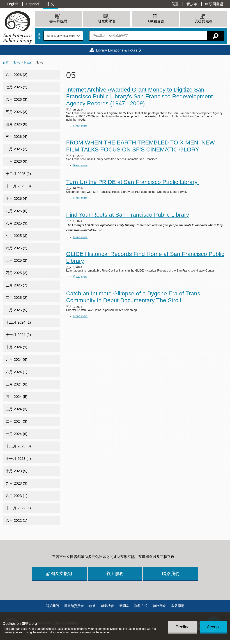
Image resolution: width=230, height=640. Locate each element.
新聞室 (124, 606)
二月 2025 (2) (16, 298)
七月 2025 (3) (16, 236)
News (16, 62)
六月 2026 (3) (16, 99)
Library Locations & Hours (116, 50)
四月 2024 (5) (16, 397)
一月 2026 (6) (16, 161)
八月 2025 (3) (16, 223)
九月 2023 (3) (16, 483)
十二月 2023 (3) (18, 446)
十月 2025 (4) (16, 198)
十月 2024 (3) (16, 347)
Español (32, 4)
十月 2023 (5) (16, 471)
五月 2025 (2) (16, 260)
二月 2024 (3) (16, 421)
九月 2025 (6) (16, 211)
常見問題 (177, 606)
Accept (213, 626)
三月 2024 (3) (16, 409)
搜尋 (39, 36)
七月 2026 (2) (16, 87)
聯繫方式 (140, 606)
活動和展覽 (155, 22)
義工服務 (115, 573)
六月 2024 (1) (16, 372)
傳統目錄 (159, 606)
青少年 (192, 4)
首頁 (6, 62)
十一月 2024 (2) (18, 335)
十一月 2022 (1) (18, 508)
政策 (92, 606)
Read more (80, 125)
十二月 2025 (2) (18, 174)
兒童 (175, 4)
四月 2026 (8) (16, 124)
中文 (50, 4)
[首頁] (17, 27)
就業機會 (107, 606)
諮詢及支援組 (59, 573)
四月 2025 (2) (16, 273)
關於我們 (52, 606)
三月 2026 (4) (16, 137)
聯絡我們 (170, 573)
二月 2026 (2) (16, 149)
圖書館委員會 (74, 606)
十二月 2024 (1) (18, 322)
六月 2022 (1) (16, 520)
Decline (183, 626)
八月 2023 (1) (16, 496)
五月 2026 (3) (16, 112)
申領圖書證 (214, 4)
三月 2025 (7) (16, 285)
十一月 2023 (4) (18, 459)
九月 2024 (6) (16, 359)
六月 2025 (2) (16, 248)
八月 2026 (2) (16, 75)
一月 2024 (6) (16, 434)
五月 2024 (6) (16, 384)
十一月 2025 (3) (18, 186)
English (12, 4)
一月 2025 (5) (16, 310)
